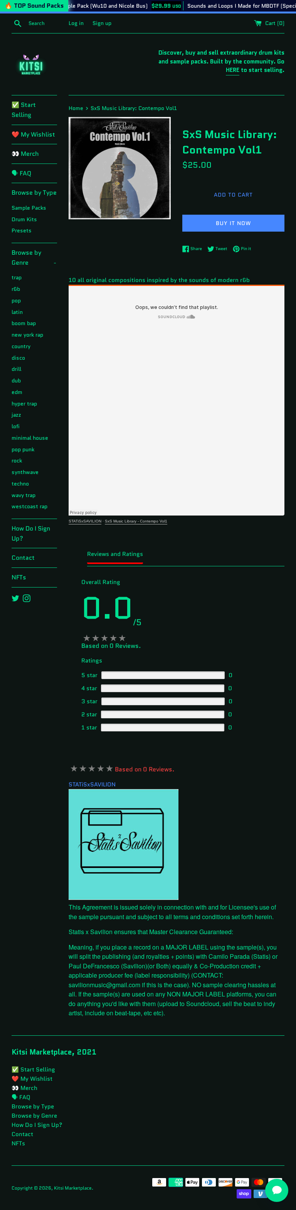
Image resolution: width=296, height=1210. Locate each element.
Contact (23, 557)
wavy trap (23, 495)
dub (16, 380)
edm (17, 392)
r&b (16, 289)
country (21, 346)
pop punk (23, 449)
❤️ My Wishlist (33, 134)
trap (17, 277)
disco (18, 358)
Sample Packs (29, 208)
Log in (76, 23)
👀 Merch (25, 153)
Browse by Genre (34, 257)
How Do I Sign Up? (31, 533)
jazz (16, 415)
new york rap (27, 335)
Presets (22, 230)
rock (17, 460)
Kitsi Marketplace (73, 1188)
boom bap (24, 323)
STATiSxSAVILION (85, 521)
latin (17, 312)
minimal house (30, 438)
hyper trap (24, 403)
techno (20, 483)
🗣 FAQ (21, 173)
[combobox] (47, 23)
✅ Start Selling (24, 109)
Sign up (101, 23)
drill (16, 369)
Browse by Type (34, 192)
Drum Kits (24, 219)
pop (16, 300)
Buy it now (233, 223)
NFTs (19, 577)
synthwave (25, 472)
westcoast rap (29, 506)
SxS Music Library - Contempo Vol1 (136, 521)
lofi (16, 426)
